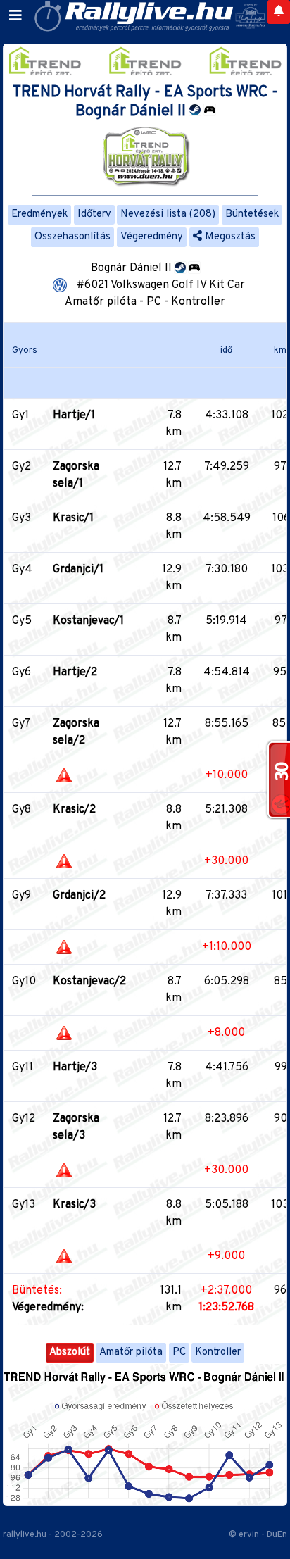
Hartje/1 (74, 415)
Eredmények (39, 214)
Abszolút (69, 1352)
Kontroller (218, 1352)
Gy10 (24, 982)
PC (179, 1352)
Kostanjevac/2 (89, 982)
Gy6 (21, 672)
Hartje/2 (75, 672)
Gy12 (23, 1119)
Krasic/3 (74, 1205)
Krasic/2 (74, 810)
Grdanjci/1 (78, 570)
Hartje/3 (75, 1067)
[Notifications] (278, 12)
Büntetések (252, 214)
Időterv (94, 214)
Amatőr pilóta (131, 1352)
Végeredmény (151, 237)
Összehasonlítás (72, 237)
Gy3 (21, 518)
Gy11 (22, 1067)
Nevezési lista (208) (167, 214)
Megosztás (229, 237)
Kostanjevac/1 (88, 621)
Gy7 (21, 724)
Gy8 (21, 810)
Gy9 (21, 896)
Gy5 (22, 621)
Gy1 (20, 415)
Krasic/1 (73, 518)
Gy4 (22, 570)
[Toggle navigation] (15, 16)
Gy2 (21, 467)
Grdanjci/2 (79, 896)
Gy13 (23, 1205)
